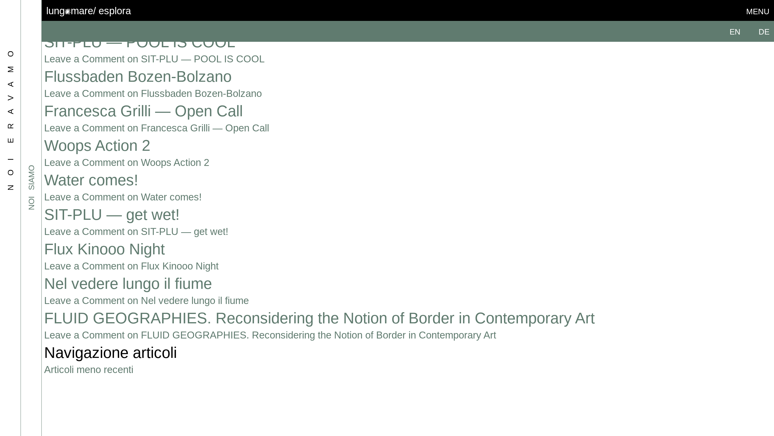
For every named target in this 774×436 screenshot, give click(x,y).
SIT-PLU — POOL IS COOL (139, 42)
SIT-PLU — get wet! (112, 214)
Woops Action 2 (97, 145)
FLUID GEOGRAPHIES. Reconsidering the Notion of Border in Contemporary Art (319, 318)
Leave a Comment (154, 58)
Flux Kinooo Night (104, 249)
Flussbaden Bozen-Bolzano (138, 76)
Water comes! (91, 180)
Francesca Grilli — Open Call (143, 111)
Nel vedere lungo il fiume (128, 283)
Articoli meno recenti (88, 369)
